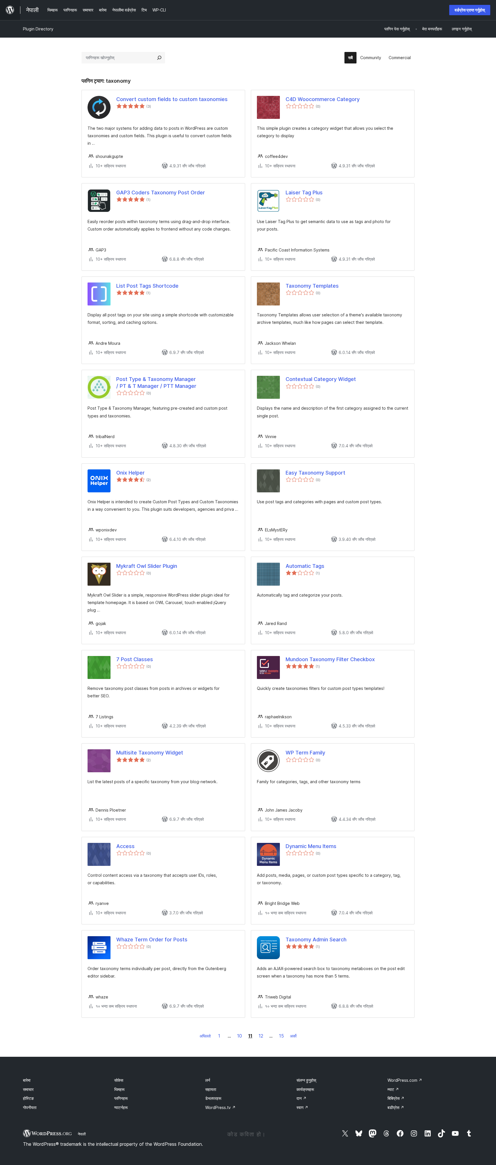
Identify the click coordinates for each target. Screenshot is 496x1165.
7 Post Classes (134, 659)
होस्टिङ (28, 1098)
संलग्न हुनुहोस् (306, 1080)
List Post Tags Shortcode (147, 286)
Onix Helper (130, 473)
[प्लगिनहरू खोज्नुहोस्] (159, 57)
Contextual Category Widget (321, 379)
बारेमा (26, 1080)
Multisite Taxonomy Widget (149, 753)
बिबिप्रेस (396, 1098)
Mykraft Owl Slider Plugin (146, 566)
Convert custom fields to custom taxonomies (172, 99)
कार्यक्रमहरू (305, 1089)
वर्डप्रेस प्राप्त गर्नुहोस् (470, 9)
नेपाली (82, 1134)
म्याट (393, 1089)
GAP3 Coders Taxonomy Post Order (160, 192)
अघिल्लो (205, 1036)
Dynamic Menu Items (311, 846)
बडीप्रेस (396, 1107)
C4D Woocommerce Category (323, 99)
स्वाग (302, 1107)
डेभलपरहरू (213, 1098)
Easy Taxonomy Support (315, 473)
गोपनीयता (29, 1107)
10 (239, 1036)
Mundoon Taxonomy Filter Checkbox (330, 659)
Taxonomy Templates (312, 286)
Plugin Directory (38, 28)
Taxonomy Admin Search (316, 939)
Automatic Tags (305, 566)
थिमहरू (119, 1089)
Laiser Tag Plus (304, 192)
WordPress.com (405, 1080)
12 (261, 1036)
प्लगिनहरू (121, 1098)
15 (281, 1036)
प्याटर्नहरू (121, 1107)
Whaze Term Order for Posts (151, 939)
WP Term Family (305, 753)
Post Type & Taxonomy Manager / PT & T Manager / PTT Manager (156, 382)
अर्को (293, 1036)
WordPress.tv (220, 1107)
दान (302, 1098)
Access (125, 846)
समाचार (28, 1089)
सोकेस (118, 1080)
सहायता (210, 1089)
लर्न (207, 1080)
